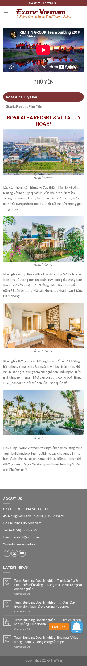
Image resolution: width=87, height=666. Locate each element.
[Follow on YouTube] (22, 553)
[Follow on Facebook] (7, 553)
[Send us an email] (14, 553)
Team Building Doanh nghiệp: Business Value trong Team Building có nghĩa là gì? (46, 639)
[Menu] (5, 13)
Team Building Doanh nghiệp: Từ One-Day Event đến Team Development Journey (45, 604)
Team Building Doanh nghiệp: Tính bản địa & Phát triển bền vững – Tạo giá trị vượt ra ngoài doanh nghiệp (48, 584)
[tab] (43, 97)
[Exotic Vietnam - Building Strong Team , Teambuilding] (43, 13)
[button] (77, 627)
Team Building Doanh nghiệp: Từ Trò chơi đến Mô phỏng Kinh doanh (47, 622)
